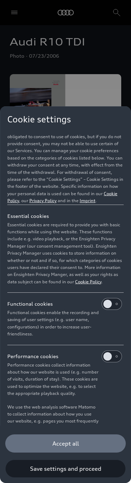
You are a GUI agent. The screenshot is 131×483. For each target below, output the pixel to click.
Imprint (87, 200)
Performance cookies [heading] (32, 356)
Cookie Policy (88, 281)
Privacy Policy (43, 200)
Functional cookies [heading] (30, 304)
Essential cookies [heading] (28, 216)
